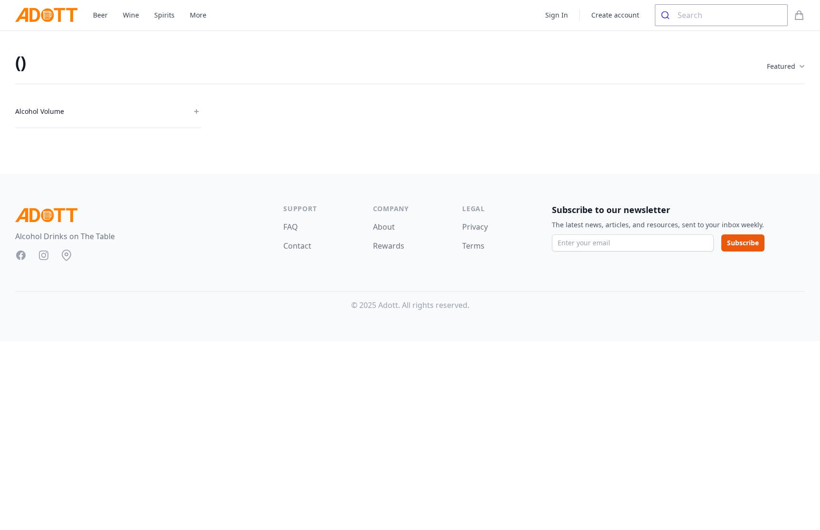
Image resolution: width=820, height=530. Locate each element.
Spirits (164, 14)
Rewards (388, 246)
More (198, 14)
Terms (473, 246)
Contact (297, 246)
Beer (100, 14)
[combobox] (721, 15)
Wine (131, 14)
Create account (615, 14)
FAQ (290, 227)
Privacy (475, 227)
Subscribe (743, 242)
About (384, 227)
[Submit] (666, 15)
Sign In (556, 14)
